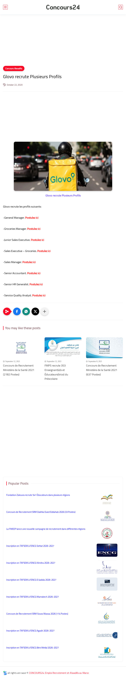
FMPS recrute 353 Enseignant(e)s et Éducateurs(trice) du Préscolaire (56, 372)
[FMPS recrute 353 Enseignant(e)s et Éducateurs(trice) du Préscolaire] (63, 347)
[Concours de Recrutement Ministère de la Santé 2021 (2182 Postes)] (21, 347)
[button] (17, 311)
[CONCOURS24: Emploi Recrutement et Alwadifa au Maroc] (63, 7)
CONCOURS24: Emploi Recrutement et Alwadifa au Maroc (59, 673)
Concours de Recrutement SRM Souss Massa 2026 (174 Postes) (37, 613)
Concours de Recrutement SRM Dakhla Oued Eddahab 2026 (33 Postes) (40, 512)
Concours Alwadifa (13, 68)
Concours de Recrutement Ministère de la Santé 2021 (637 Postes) (101, 370)
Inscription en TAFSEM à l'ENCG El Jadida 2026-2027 (31, 580)
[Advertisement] (63, 42)
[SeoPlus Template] (5, 673)
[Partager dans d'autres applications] (44, 311)
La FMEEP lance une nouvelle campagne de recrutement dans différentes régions (45, 529)
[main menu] (5, 7)
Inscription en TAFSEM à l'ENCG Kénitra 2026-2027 (30, 563)
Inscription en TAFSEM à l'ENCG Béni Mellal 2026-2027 (32, 647)
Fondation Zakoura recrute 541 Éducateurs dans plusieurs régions (38, 495)
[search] (120, 7)
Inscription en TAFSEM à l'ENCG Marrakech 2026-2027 (32, 597)
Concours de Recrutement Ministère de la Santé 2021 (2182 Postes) (18, 370)
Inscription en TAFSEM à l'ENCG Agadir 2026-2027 (30, 630)
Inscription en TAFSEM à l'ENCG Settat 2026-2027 (30, 546)
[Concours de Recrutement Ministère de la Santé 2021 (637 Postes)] (104, 347)
